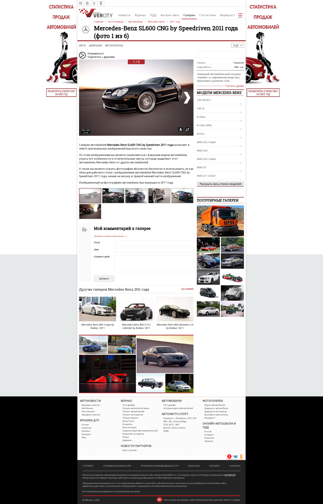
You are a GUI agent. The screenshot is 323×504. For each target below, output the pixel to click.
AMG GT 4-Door (206, 175)
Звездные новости (91, 414)
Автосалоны (114, 45)
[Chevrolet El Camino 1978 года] (232, 245)
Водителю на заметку (133, 433)
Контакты (235, 465)
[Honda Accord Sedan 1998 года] (208, 309)
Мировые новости (91, 405)
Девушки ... (127, 440)
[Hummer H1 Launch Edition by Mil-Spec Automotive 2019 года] (232, 309)
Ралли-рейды (180, 421)
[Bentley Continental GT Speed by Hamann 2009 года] (208, 277)
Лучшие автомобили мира (135, 408)
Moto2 (175, 427)
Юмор (125, 437)
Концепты (127, 424)
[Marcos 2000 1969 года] (232, 293)
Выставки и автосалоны (216, 414)
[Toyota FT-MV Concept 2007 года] (232, 261)
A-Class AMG (204, 125)
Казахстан (87, 427)
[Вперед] (186, 97)
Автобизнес (87, 408)
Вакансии (194, 465)
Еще (236, 45)
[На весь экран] (187, 129)
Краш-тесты (128, 421)
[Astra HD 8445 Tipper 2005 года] (220, 221)
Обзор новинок (130, 417)
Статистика (207, 15)
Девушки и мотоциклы (215, 411)
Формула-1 (169, 418)
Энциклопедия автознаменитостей (140, 430)
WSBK (166, 431)
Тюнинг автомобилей (133, 411)
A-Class (201, 116)
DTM (165, 424)
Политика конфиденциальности (159, 465)
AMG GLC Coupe (206, 142)
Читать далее (235, 86)
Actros (200, 133)
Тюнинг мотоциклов (132, 414)
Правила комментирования (109, 236)
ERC (170, 421)
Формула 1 (227, 15)
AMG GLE (202, 150)
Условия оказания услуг (117, 465)
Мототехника (88, 411)
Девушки (95, 45)
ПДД (153, 15)
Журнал (140, 15)
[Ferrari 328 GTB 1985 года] (208, 245)
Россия (85, 424)
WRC (165, 421)
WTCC (171, 424)
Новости (124, 15)
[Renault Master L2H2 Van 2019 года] (208, 293)
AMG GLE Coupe (206, 158)
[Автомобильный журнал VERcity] (96, 12)
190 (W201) (204, 100)
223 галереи (187, 289)
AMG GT (202, 167)
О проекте (87, 465)
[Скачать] (180, 129)
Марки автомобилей (214, 405)
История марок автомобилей (178, 408)
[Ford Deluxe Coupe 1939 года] (208, 261)
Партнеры (214, 465)
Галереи (189, 15)
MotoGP (167, 427)
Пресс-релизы (129, 450)
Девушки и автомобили (216, 408)
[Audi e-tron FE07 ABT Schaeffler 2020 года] (232, 277)
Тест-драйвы (128, 405)
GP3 (194, 418)
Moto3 (182, 427)
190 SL (201, 108)
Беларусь (86, 434)
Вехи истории (129, 427)
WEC (177, 424)
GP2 (190, 418)
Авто (82, 45)
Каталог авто (170, 15)
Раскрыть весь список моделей (220, 184)
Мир (84, 437)
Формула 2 (181, 418)
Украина (86, 431)
